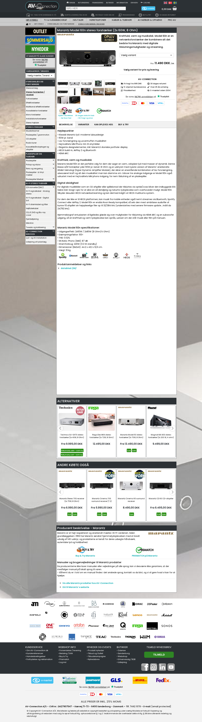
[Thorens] (130, 636)
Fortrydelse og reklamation (39, 659)
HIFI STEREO (32, 19)
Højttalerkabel (32, 208)
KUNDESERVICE (34, 647)
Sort (129, 450)
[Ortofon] (79, 625)
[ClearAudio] (123, 604)
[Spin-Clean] (42, 636)
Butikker (110, 2)
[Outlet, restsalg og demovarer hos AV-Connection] (40, 34)
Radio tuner (31, 143)
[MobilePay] (125, 103)
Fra (152, 63)
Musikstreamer (32, 131)
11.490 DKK (162, 63)
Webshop (122, 656)
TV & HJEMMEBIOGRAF (55, 19)
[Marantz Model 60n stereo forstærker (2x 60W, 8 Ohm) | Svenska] (175, 3)
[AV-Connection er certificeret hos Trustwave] (69, 680)
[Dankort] (134, 103)
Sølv (134, 450)
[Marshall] (167, 614)
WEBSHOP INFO (67, 647)
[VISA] (151, 103)
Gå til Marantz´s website (75, 587)
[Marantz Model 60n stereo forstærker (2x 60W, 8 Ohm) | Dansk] (170, 3)
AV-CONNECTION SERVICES (34, 232)
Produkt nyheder (96, 650)
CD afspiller (31, 139)
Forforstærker (32, 98)
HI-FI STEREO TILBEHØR (36, 183)
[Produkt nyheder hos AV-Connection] (40, 51)
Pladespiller (31, 160)
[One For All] (49, 625)
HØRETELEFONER (97, 19)
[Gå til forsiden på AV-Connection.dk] (67, 2)
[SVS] (71, 636)
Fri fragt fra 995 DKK (133, 83)
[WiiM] (145, 636)
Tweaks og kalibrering (36, 227)
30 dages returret (158, 83)
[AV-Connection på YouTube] (171, 670)
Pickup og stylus (33, 164)
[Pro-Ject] (108, 625)
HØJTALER (78, 19)
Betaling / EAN (66, 653)
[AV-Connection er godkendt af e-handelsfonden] (42, 680)
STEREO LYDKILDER (34, 127)
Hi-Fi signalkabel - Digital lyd (37, 199)
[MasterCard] (142, 103)
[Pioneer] (93, 625)
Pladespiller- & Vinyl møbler (35, 173)
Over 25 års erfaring (159, 87)
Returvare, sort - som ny (72, 454)
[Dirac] (137, 604)
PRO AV (172, 19)
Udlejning (122, 662)
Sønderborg (124, 653)
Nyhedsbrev (94, 659)
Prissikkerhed (129, 90)
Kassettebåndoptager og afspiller (37, 148)
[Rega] (137, 625)
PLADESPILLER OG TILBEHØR (34, 155)
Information (122, 2)
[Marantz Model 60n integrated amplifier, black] (87, 58)
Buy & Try (63, 656)
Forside (71, 2)
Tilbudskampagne (97, 656)
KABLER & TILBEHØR (122, 19)
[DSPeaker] (152, 604)
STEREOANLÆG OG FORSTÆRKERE (34, 83)
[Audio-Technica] (64, 604)
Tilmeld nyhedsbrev (159, 647)
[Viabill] (160, 103)
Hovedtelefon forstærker (36, 110)
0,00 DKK (166, 9)
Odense (122, 650)
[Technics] (115, 636)
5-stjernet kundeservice (135, 87)
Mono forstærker (33, 114)
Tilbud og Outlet (95, 653)
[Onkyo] (64, 625)
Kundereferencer (34, 653)
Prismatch (64, 659)
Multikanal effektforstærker (38, 106)
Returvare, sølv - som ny (72, 450)
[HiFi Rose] (79, 614)
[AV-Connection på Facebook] (145, 670)
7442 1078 (135, 706)
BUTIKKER (122, 647)
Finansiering (97, 2)
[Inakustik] (108, 614)
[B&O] (93, 604)
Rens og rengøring (34, 168)
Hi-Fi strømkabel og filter (37, 204)
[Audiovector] (79, 604)
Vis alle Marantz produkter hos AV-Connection (87, 583)
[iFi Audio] (93, 614)
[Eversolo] (35, 614)
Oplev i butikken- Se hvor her (65, 116)
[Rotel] (152, 625)
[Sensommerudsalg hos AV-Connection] (40, 43)
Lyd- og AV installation (36, 238)
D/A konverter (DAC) (35, 187)
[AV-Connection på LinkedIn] (162, 670)
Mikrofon (30, 223)
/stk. (173, 63)
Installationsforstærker (36, 118)
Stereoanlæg (32, 88)
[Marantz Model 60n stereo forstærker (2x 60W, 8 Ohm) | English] (165, 3)
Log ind (146, 2)
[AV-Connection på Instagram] (153, 670)
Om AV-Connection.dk (37, 650)
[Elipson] (167, 604)
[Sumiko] (57, 636)
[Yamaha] (159, 636)
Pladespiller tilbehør (34, 179)
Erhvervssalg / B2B (126, 659)
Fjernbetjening (32, 219)
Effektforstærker (33, 102)
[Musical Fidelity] (35, 625)
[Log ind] (142, 2)
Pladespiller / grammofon (37, 135)
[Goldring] (64, 614)
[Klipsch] (123, 614)
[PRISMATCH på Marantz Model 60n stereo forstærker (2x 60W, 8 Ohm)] (104, 113)
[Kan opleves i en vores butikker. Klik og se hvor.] (65, 113)
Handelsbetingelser (36, 656)
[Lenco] (137, 614)
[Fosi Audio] (49, 614)
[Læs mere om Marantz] (66, 37)
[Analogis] (49, 604)
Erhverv (134, 2)
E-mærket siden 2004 (160, 90)
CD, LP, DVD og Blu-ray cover (36, 213)
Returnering (83, 2)
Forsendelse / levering (70, 650)
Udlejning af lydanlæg (36, 242)
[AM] (35, 604)
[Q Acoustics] (123, 625)
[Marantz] (152, 614)
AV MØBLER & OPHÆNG (150, 19)
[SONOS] (167, 625)
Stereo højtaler (32, 122)
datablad (68, 268)
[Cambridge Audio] (108, 604)
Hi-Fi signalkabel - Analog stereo (38, 192)
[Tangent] (86, 636)
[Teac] (101, 636)
